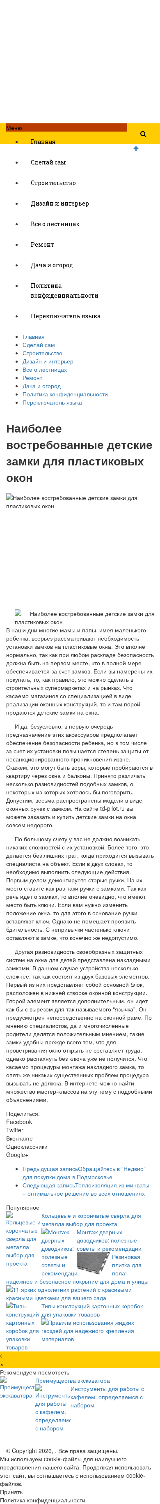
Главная (43, 142)
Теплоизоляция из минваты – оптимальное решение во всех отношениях (86, 1189)
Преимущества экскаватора (72, 1380)
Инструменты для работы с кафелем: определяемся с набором (107, 1396)
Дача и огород (52, 265)
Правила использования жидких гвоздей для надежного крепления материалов (87, 1330)
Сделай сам (48, 162)
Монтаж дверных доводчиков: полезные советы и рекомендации (109, 1240)
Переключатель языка (66, 316)
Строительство (53, 183)
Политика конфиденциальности (64, 290)
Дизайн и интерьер (60, 203)
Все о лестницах (55, 224)
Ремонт (42, 244)
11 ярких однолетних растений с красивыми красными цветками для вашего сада (69, 1293)
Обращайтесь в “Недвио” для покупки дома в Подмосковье (84, 1172)
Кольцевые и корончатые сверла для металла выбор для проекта (91, 1219)
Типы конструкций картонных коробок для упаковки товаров (92, 1310)
